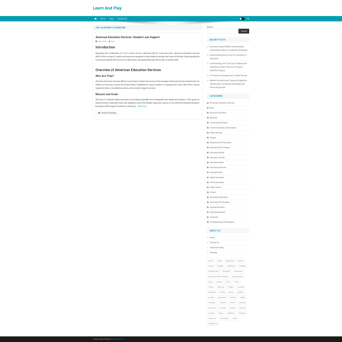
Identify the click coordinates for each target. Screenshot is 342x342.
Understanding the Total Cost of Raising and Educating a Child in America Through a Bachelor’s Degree (228, 66)
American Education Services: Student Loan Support (128, 37)
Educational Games (218, 167)
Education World (217, 162)
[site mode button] (242, 18)
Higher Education (217, 177)
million (231, 287)
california (231, 266)
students (231, 313)
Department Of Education (221, 142)
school (232, 303)
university (224, 318)
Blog (111, 19)
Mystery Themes (117, 339)
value (234, 318)
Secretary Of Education (220, 202)
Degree (213, 138)
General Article (216, 172)
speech (211, 313)
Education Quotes (217, 157)
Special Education (217, 207)
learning (220, 287)
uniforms (212, 318)
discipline (226, 271)
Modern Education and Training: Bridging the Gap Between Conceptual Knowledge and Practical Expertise (228, 83)
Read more (142, 106)
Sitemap (213, 252)
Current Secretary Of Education (223, 128)
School (213, 192)
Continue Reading (108, 113)
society (232, 308)
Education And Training (219, 147)
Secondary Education (219, 197)
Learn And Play (107, 8)
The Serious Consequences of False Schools (228, 75)
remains (211, 303)
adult (219, 261)
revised (222, 303)
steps (221, 313)
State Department (217, 212)
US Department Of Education (222, 222)
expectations (237, 276)
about (210, 261)
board (210, 266)
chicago (242, 266)
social (222, 308)
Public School (215, 187)
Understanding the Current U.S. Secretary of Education (228, 57)
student (126, 53)
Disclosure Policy (217, 247)
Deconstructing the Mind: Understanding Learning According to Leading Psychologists (228, 48)
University (214, 217)
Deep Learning (216, 133)
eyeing (219, 282)
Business (213, 118)
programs (222, 297)
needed (241, 287)
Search (210, 27)
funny (210, 287)
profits (211, 297)
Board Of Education (218, 113)
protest (233, 297)
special (242, 308)
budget (220, 266)
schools (242, 303)
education (238, 271)
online (222, 292)
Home (102, 19)
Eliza (112, 41)
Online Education (217, 182)
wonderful (212, 323)
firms (228, 282)
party (231, 292)
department (213, 271)
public (242, 297)
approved (230, 261)
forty (237, 282)
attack (240, 261)
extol (210, 282)
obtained (212, 292)
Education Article (217, 152)
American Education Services (222, 103)
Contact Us (122, 19)
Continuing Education (219, 123)
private (240, 292)
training (242, 313)
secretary (212, 308)
